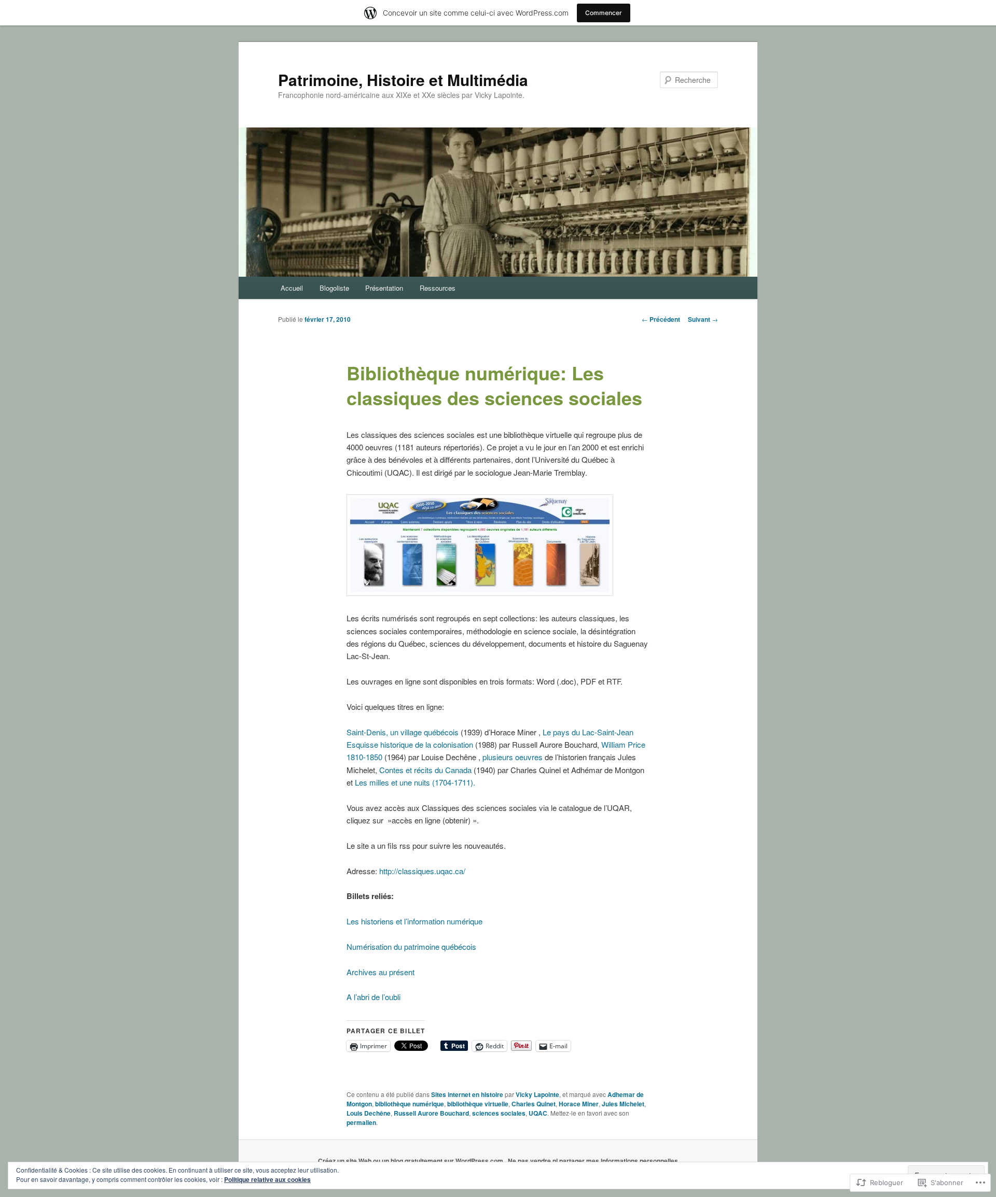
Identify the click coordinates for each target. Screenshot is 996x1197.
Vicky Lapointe (537, 1094)
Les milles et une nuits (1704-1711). (415, 782)
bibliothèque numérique (409, 1103)
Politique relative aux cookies (267, 1179)
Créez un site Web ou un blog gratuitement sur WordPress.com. (411, 1160)
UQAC (538, 1113)
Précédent (661, 319)
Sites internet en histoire (467, 1094)
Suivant (703, 319)
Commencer (603, 13)
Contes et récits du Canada (425, 769)
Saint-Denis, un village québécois (403, 731)
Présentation (384, 288)
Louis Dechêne (369, 1113)
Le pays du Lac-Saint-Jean (588, 731)
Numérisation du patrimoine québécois (411, 946)
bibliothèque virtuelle (477, 1103)
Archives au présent (380, 971)
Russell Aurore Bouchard (431, 1113)
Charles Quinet (533, 1103)
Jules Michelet (623, 1103)
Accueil (292, 288)
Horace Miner (579, 1103)
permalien (361, 1122)
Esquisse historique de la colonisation (410, 744)
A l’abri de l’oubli (373, 996)
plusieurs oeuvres (512, 756)
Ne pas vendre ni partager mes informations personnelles (593, 1160)
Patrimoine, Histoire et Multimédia (403, 79)
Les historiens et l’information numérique (414, 921)
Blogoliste (334, 288)
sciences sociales (498, 1113)
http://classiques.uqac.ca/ (422, 870)
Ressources (437, 288)
